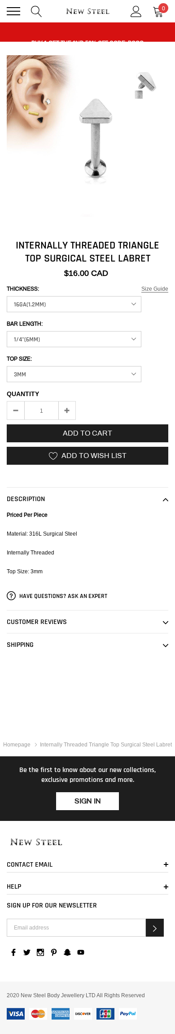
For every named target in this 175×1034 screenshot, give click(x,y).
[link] (87, 842)
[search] (36, 10)
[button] (155, 928)
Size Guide (154, 288)
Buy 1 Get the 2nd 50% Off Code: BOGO (87, 34)
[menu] (13, 11)
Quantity (23, 393)
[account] (136, 10)
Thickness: (23, 289)
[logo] (87, 11)
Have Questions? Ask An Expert (62, 596)
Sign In (87, 801)
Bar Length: (25, 324)
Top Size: (19, 359)
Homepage (17, 744)
